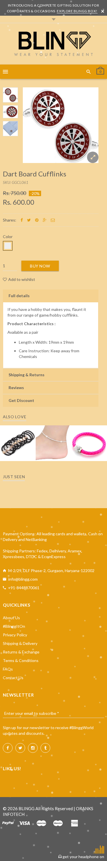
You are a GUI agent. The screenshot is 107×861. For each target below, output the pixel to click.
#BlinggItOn (14, 626)
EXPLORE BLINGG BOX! (77, 11)
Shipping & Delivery (20, 643)
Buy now (40, 265)
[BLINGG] (53, 44)
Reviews (16, 387)
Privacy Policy (15, 634)
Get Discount (21, 400)
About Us (11, 617)
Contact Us (13, 677)
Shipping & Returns (27, 374)
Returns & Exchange (21, 651)
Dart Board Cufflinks (34, 174)
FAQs (8, 669)
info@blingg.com (23, 579)
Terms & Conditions (21, 660)
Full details (19, 295)
